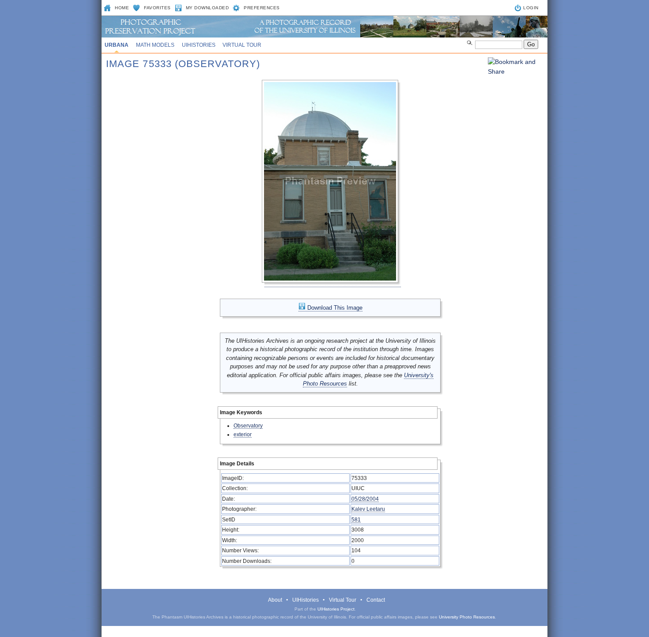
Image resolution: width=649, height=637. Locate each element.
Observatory (248, 425)
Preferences (262, 7)
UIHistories (198, 45)
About (275, 600)
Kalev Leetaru (368, 509)
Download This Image (334, 307)
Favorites (157, 7)
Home (122, 7)
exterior (243, 434)
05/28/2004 (365, 499)
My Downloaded (207, 7)
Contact (375, 600)
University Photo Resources (467, 617)
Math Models (155, 45)
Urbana (116, 45)
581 (356, 519)
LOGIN (531, 7)
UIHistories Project (336, 609)
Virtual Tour (242, 45)
